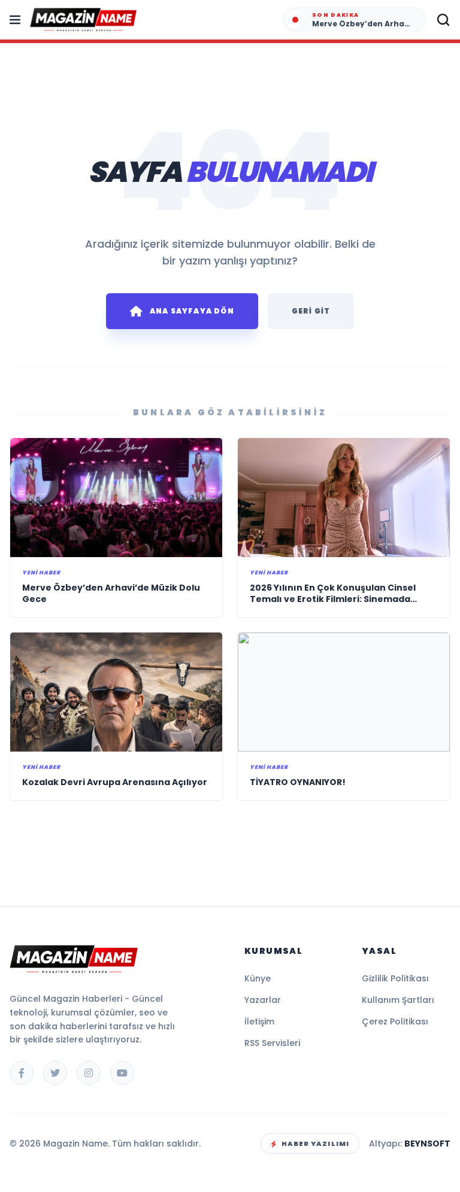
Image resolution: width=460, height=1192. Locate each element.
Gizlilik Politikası (395, 978)
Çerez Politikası (395, 1021)
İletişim (259, 1021)
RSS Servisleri (272, 1043)
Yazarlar (262, 1000)
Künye (257, 978)
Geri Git (311, 311)
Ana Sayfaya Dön (192, 311)
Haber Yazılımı (315, 1143)
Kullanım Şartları (398, 1000)
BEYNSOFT (427, 1144)
